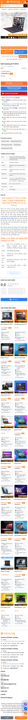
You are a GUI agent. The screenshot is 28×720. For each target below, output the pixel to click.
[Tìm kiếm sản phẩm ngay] (25, 5)
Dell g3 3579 (17, 463)
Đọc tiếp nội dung (13, 273)
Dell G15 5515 (5, 357)
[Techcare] (13, 2)
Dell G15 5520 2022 (19, 357)
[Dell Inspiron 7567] (7, 455)
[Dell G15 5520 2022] (20, 349)
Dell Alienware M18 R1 (20, 324)
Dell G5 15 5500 (5, 141)
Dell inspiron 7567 (6, 499)
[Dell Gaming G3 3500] (7, 316)
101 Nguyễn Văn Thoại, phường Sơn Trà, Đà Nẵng (12, 663)
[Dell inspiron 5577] (7, 387)
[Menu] (2, 2)
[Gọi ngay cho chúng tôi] (25, 713)
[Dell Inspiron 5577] (20, 387)
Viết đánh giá (15, 299)
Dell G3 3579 (17, 429)
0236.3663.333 (14, 657)
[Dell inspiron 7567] (7, 491)
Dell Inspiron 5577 (19, 395)
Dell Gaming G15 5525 (6, 144)
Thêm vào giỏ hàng (14, 88)
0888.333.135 (5, 688)
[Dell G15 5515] (7, 349)
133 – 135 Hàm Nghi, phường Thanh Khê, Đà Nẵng (13, 641)
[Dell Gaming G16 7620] (20, 527)
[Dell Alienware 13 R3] (20, 599)
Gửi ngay (24, 56)
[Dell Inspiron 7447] (7, 421)
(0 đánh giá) (10, 66)
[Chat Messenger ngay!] (25, 704)
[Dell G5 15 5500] (7, 563)
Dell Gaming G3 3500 (6, 324)
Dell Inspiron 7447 (6, 429)
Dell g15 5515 (17, 144)
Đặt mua (21, 717)
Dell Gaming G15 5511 (16, 141)
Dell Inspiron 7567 (6, 463)
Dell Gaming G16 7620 (6, 148)
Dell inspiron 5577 (6, 395)
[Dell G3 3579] (20, 421)
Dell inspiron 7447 (6, 607)
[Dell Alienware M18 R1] (20, 316)
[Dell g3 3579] (20, 455)
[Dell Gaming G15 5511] (20, 491)
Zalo (25, 709)
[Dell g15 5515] (20, 563)
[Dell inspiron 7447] (7, 599)
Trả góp (7, 717)
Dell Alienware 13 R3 (20, 607)
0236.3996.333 (14, 645)
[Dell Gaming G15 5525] (7, 527)
